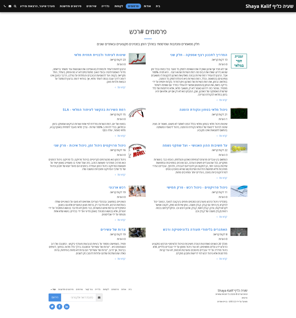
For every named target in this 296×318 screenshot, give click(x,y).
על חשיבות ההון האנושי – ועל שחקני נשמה (194, 145)
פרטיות (244, 297)
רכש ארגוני (117, 187)
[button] (15, 6)
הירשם (54, 297)
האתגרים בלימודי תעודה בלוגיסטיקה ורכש (195, 229)
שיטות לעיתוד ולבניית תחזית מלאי (100, 55)
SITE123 (232, 301)
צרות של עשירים (113, 229)
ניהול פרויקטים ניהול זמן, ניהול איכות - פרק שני (90, 145)
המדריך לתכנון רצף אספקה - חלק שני (198, 55)
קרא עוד (222, 100)
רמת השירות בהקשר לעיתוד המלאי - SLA (94, 109)
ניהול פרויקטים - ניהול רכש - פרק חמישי (197, 187)
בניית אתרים (222, 301)
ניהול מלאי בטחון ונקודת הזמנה (203, 109)
